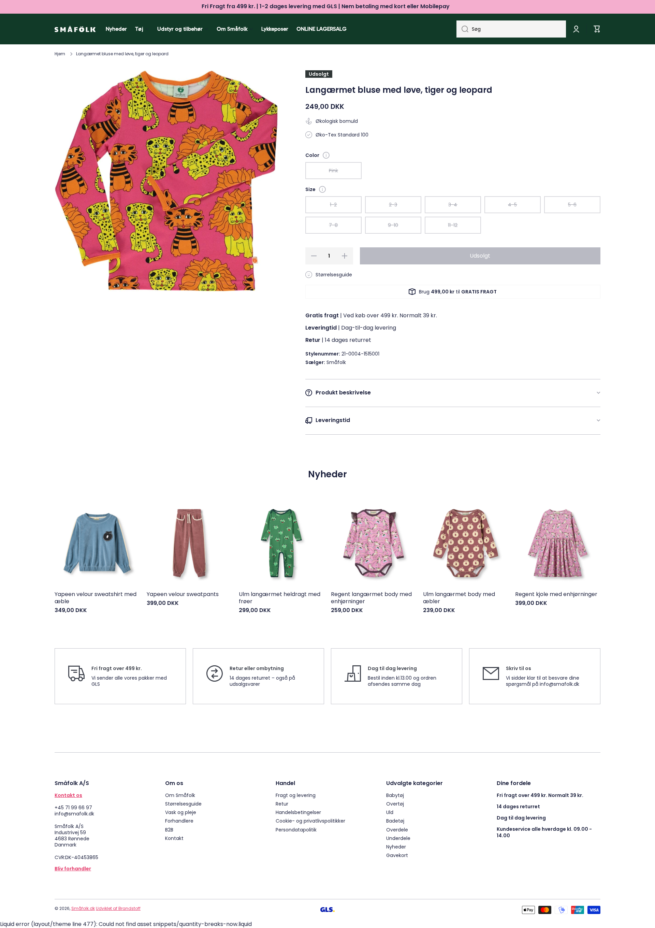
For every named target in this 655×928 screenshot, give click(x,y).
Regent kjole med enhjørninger (556, 594)
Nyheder (396, 846)
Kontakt (174, 838)
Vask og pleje (180, 812)
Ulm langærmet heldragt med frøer (279, 598)
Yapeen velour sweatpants (183, 594)
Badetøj (395, 820)
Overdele (397, 829)
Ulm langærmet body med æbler (459, 598)
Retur (282, 803)
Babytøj (395, 795)
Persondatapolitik (296, 829)
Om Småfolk (180, 795)
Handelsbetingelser (298, 812)
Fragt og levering (296, 795)
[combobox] (511, 29)
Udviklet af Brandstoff (118, 908)
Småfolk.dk (83, 908)
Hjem (60, 54)
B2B (169, 829)
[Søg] (462, 29)
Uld (389, 812)
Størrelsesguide (183, 803)
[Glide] (326, 155)
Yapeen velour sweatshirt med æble (95, 598)
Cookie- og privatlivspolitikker (310, 820)
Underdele (398, 838)
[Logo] (75, 29)
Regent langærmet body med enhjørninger (371, 598)
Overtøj (395, 803)
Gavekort (397, 855)
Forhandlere (179, 820)
